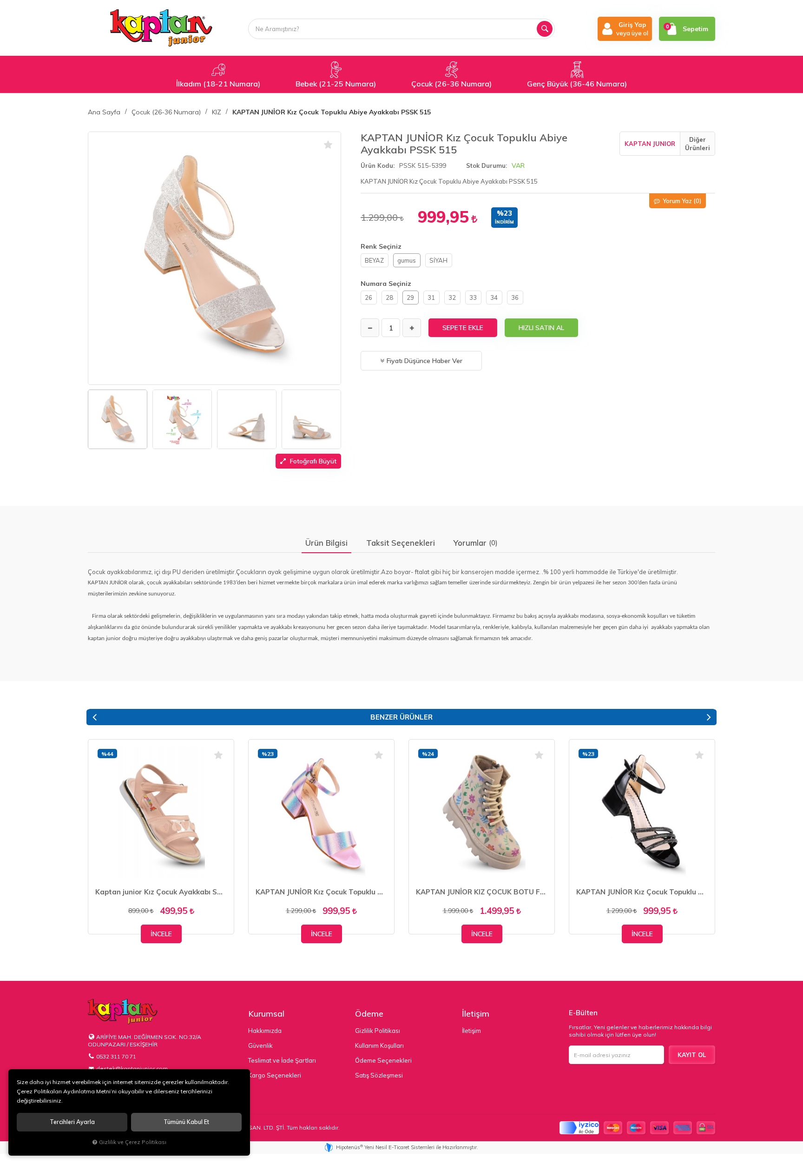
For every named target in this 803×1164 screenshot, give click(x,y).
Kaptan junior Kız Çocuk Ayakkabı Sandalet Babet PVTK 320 (161, 891)
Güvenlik (260, 1045)
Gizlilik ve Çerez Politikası (132, 1141)
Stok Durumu (486, 165)
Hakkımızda (265, 1030)
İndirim (504, 222)
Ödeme (369, 1013)
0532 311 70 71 (116, 1056)
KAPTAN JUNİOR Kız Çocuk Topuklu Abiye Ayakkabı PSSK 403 (642, 891)
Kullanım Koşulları (379, 1045)
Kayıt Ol (692, 1054)
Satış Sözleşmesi (379, 1075)
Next (709, 717)
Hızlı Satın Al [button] (541, 328)
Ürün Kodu (377, 165)
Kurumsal (266, 1013)
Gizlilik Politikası (377, 1030)
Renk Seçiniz (381, 246)
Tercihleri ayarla (72, 1121)
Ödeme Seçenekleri (383, 1060)
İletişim (475, 1013)
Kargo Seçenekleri (274, 1075)
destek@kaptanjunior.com (132, 1068)
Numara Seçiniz (386, 283)
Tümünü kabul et (186, 1121)
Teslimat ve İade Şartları (282, 1060)
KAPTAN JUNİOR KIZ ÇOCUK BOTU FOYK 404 (481, 891)
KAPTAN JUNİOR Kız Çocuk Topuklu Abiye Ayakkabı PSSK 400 (321, 891)
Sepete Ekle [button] (462, 328)
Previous (94, 717)
